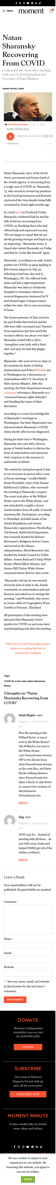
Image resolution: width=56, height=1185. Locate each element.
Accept (28, 1179)
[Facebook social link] (16, 3)
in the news (21, 681)
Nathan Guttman (18, 124)
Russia (7, 686)
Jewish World (9, 88)
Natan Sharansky (36, 681)
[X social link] (20, 3)
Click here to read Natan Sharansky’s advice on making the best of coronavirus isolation (28, 648)
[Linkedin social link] (36, 3)
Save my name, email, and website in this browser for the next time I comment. (26, 986)
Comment (11, 901)
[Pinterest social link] (32, 3)
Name (8, 938)
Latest (21, 88)
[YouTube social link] (28, 3)
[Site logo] (30, 10)
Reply (23, 803)
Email (8, 953)
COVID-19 (9, 681)
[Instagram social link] (24, 3)
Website (9, 967)
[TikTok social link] (40, 3)
